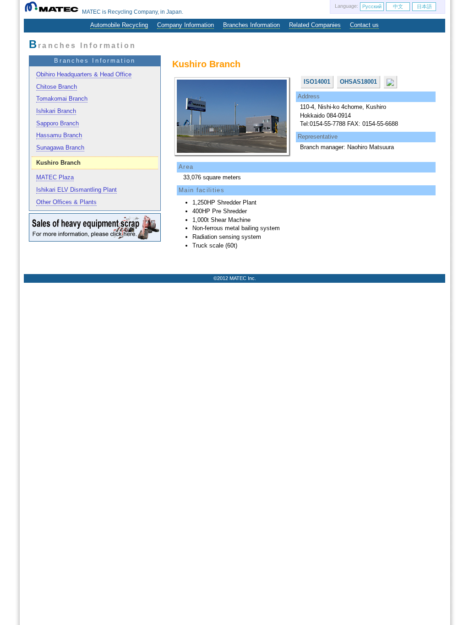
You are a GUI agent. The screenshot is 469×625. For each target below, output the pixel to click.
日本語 (424, 6)
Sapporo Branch (57, 123)
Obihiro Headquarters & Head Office (83, 74)
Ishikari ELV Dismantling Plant (76, 189)
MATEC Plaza (55, 177)
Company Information (185, 25)
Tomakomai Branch (61, 98)
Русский (372, 6)
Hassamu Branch (59, 135)
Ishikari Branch (56, 111)
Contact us (364, 25)
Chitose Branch (56, 86)
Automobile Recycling (119, 25)
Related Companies (315, 25)
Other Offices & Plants (66, 202)
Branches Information (251, 25)
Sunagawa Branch (60, 147)
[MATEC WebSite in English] (53, 11)
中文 (398, 6)
